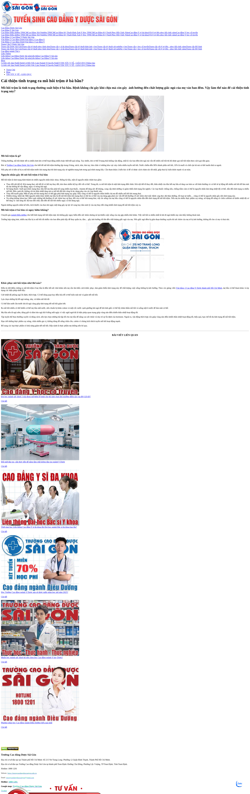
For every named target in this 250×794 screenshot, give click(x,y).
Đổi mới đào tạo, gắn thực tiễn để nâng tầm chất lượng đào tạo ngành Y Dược (33, 462)
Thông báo (90, 63)
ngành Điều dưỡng (19, 215)
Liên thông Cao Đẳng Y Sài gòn (44, 56)
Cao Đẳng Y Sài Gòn (10, 30)
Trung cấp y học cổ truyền (138, 46)
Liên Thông (6, 53)
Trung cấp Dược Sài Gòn (11, 46)
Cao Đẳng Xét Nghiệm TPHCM (41, 32)
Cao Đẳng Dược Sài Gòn (11, 28)
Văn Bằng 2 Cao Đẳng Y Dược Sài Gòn (17, 37)
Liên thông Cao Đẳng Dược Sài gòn (16, 56)
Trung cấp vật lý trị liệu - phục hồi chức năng (167, 46)
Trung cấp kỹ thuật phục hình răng (36, 46)
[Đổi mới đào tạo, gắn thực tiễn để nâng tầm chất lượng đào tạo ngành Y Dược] (40, 459)
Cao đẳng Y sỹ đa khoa (139, 32)
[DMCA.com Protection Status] (10, 750)
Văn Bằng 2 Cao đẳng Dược (13, 39)
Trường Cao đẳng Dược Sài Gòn (20, 165)
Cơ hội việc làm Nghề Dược (12, 63)
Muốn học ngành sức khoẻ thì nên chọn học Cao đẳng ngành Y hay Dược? (32, 657)
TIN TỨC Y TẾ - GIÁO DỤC (73, 63)
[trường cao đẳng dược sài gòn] (17, 11)
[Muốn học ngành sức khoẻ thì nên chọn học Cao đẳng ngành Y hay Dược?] (40, 655)
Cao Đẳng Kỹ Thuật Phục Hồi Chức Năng (112, 32)
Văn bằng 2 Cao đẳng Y (35, 39)
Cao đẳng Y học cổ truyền (187, 32)
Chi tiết (4, 401)
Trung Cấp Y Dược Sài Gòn (12, 44)
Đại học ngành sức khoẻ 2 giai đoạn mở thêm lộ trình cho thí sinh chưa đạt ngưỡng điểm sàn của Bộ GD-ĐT (46, 397)
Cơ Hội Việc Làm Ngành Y (35, 63)
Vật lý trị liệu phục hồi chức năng (162, 32)
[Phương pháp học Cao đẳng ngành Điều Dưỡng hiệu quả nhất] (40, 720)
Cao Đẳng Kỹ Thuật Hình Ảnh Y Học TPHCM (74, 32)
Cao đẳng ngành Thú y (10, 51)
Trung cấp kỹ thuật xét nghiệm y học (112, 46)
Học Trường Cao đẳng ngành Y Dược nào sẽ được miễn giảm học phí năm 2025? (34, 592)
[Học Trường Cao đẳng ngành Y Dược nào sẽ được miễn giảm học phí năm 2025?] (40, 590)
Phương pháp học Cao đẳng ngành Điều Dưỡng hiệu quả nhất (26, 723)
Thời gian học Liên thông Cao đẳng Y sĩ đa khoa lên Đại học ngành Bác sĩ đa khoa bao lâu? (39, 527)
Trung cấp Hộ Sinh (194, 46)
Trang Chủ (10, 70)
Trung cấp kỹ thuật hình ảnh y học (83, 46)
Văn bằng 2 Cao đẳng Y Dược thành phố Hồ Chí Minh (199, 288)
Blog (3, 61)
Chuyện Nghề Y (54, 63)
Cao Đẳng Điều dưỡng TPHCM (14, 32)
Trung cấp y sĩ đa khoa (59, 46)
